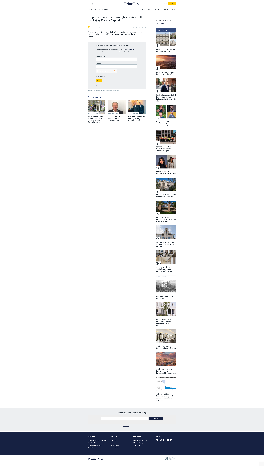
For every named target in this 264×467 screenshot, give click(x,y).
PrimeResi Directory (94, 443)
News (92, 27)
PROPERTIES (158, 9)
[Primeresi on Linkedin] (136, 27)
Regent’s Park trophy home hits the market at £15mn (166, 195)
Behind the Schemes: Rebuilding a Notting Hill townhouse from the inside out (165, 322)
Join (172, 3)
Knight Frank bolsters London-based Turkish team (166, 172)
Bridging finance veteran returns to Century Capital (114, 118)
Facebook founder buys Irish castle (164, 297)
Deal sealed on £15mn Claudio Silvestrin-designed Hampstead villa (166, 219)
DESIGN (166, 9)
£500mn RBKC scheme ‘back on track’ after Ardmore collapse (164, 149)
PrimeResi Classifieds (94, 445)
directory (97, 9)
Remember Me (101, 76)
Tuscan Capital (160, 23)
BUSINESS (150, 9)
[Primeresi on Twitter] (133, 27)
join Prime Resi (131, 49)
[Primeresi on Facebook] (139, 27)
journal (90, 9)
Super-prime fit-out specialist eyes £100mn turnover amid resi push (164, 269)
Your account (137, 445)
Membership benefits (140, 440)
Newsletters (91, 448)
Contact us (114, 443)
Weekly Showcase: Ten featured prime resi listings (166, 347)
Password (98, 63)
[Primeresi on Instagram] (161, 440)
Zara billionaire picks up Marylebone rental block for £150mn (166, 244)
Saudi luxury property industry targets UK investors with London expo (166, 371)
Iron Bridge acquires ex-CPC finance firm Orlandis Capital (137, 118)
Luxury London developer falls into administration (165, 73)
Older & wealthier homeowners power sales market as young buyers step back (165, 397)
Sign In (165, 3)
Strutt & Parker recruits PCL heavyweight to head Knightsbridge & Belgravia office (166, 98)
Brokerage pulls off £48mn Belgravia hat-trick (165, 50)
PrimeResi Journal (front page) (97, 440)
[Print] (145, 27)
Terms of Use (115, 445)
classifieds (105, 9)
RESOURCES (173, 9)
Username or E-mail (101, 56)
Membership (137, 436)
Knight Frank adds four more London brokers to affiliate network (165, 124)
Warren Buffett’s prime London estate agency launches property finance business (96, 119)
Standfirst (174, 465)
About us (113, 440)
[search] (92, 4)
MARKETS (142, 9)
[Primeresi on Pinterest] (142, 27)
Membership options (139, 443)
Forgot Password (100, 85)
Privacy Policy (126, 426)
